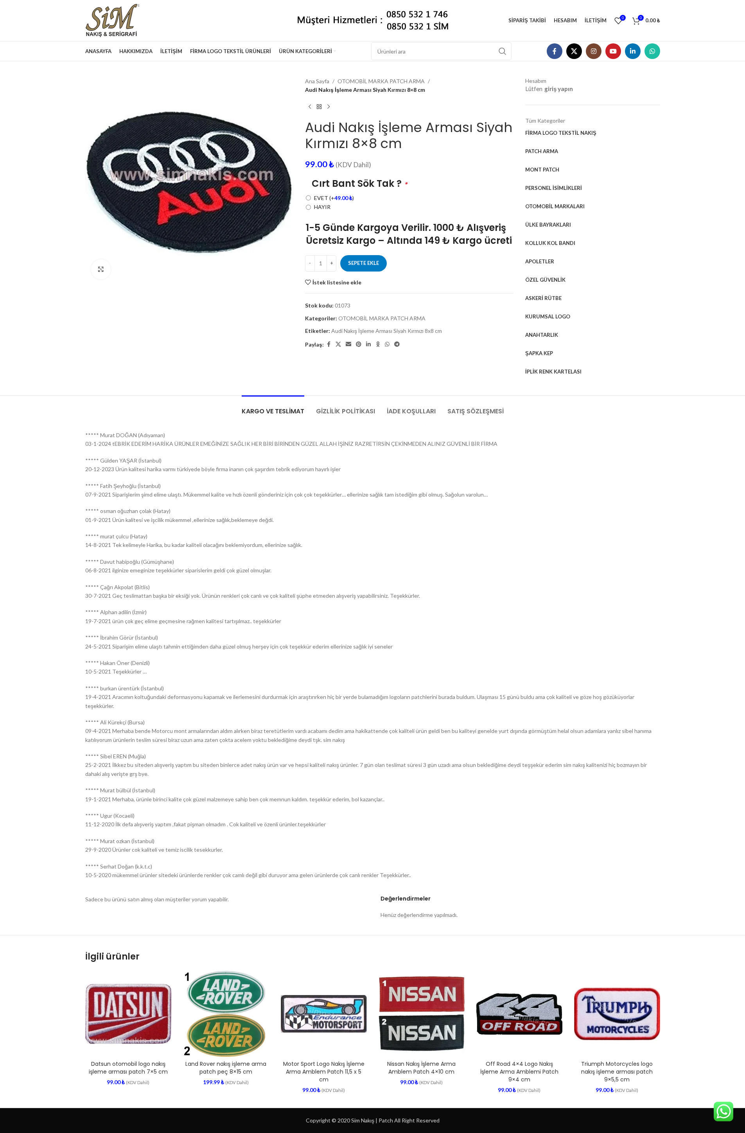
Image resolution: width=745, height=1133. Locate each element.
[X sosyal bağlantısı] (574, 51)
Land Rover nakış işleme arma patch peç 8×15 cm (225, 1068)
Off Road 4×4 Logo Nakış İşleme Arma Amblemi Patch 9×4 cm (519, 1071)
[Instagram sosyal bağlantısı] (593, 51)
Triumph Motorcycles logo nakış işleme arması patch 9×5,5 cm (617, 1071)
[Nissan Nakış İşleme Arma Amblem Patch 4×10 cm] (422, 1014)
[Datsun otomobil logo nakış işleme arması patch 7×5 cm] (128, 1014)
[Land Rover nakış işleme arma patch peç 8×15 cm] (226, 1014)
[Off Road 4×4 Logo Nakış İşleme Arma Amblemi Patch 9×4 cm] (519, 1014)
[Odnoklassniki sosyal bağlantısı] (377, 344)
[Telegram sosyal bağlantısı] (397, 344)
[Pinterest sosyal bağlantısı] (359, 344)
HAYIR (322, 207)
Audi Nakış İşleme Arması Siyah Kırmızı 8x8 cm (386, 330)
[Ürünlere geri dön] (319, 107)
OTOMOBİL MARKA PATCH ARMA (381, 81)
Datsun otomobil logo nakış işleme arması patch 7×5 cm (128, 1068)
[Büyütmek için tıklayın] (101, 269)
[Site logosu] (115, 19)
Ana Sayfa (317, 81)
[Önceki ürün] (309, 107)
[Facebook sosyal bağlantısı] (554, 51)
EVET (334, 198)
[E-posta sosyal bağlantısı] (348, 344)
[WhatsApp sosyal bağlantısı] (652, 51)
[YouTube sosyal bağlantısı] (613, 51)
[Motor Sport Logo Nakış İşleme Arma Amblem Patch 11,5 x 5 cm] (324, 1014)
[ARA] (503, 51)
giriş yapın (558, 88)
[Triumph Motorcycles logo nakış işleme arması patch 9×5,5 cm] (617, 1014)
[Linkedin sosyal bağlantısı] (633, 51)
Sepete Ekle (363, 263)
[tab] (273, 407)
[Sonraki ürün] (328, 107)
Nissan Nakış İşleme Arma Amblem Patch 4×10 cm (421, 1068)
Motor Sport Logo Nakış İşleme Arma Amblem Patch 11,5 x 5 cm (323, 1071)
